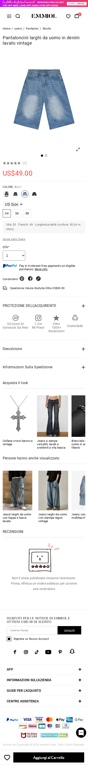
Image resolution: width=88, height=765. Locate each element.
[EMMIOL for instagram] (26, 652)
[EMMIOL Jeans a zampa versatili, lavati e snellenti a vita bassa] (52, 416)
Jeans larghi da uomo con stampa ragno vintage (52, 518)
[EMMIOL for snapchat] (72, 651)
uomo (18, 28)
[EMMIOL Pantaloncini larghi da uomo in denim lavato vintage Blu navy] (16, 196)
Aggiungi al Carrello (48, 757)
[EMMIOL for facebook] (15, 652)
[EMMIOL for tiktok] (36, 652)
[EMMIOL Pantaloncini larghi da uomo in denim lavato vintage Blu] (6, 196)
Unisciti (69, 630)
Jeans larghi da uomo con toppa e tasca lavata (17, 518)
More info (41, 269)
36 (17, 213)
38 (27, 213)
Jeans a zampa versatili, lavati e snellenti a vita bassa (51, 444)
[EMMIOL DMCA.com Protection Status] (54, 738)
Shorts (47, 28)
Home (6, 28)
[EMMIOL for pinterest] (60, 652)
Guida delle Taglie (14, 239)
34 (7, 213)
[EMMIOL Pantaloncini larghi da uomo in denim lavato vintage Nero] (34, 196)
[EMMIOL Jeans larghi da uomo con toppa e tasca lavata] (17, 490)
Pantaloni (32, 28)
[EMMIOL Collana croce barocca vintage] (18, 416)
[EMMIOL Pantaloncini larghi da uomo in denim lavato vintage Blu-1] (25, 196)
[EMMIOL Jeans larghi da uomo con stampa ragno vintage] (53, 490)
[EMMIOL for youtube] (48, 652)
